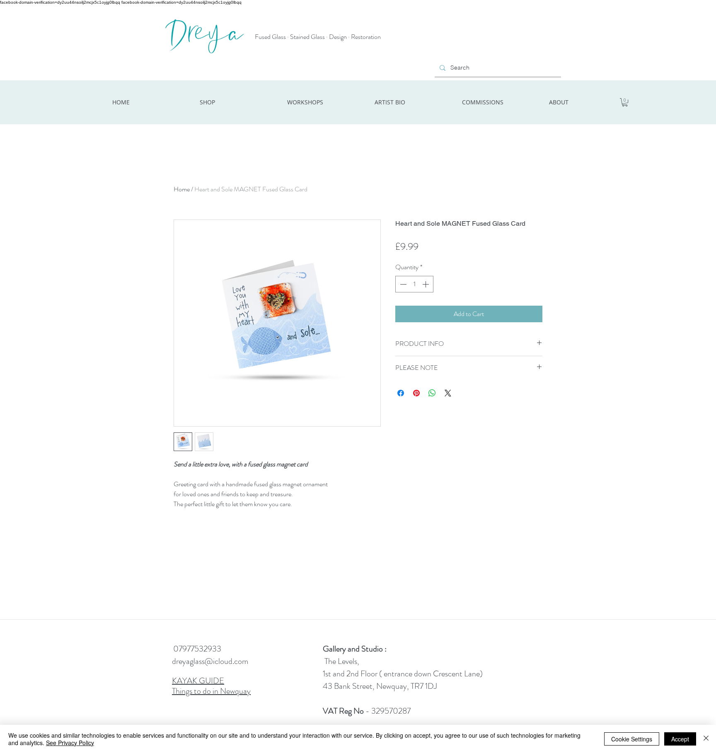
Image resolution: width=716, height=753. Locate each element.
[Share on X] (448, 393)
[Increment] (426, 284)
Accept (680, 739)
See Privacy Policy (70, 743)
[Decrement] (402, 284)
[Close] (706, 738)
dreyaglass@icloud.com (210, 661)
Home (182, 189)
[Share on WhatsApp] (432, 393)
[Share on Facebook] (401, 393)
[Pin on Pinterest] (416, 393)
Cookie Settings (631, 739)
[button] (625, 102)
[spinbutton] (414, 284)
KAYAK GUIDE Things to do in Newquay (211, 686)
